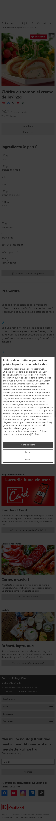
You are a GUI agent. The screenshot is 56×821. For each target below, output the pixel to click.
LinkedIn (32, 793)
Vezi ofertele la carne (28, 596)
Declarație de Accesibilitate (31, 817)
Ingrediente (28, 126)
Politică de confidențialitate (23, 815)
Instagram (23, 793)
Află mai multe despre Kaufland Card (28, 530)
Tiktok (41, 793)
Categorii (41, 23)
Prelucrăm (8, 369)
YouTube (14, 793)
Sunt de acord (28, 444)
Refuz (28, 452)
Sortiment (8, 721)
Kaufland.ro (7, 23)
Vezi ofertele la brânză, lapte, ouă (28, 663)
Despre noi (5, 815)
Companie (8, 714)
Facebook (4, 793)
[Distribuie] (3, 103)
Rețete (25, 23)
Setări (28, 459)
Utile (5, 706)
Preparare (28, 132)
